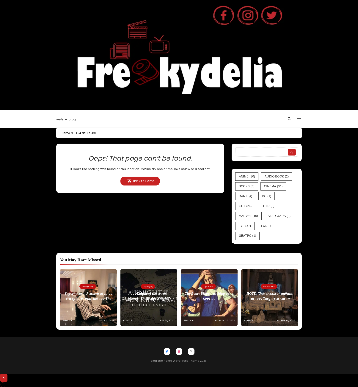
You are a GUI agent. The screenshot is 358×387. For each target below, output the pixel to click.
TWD (266, 225)
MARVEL (248, 216)
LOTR (267, 206)
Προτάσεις (208, 286)
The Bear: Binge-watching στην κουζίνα (209, 296)
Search (292, 152)
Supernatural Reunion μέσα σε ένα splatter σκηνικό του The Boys (88, 298)
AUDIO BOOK (277, 176)
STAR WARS (279, 216)
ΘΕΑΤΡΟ (247, 235)
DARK (245, 196)
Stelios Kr (68, 320)
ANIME (247, 176)
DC (266, 196)
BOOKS (246, 186)
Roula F (127, 320)
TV (245, 225)
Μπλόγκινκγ (87, 286)
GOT (245, 206)
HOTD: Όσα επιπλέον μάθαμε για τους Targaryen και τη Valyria (269, 298)
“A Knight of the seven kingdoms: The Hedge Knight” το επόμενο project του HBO (148, 298)
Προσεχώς (148, 286)
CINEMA (273, 186)
